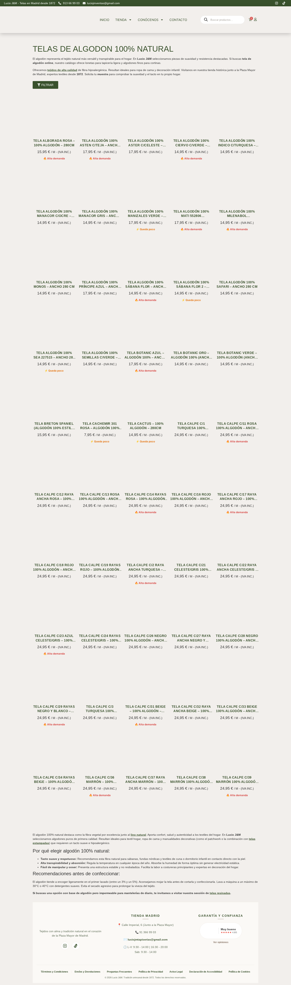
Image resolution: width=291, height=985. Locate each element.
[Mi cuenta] (255, 19)
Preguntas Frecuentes (119, 971)
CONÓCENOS (148, 20)
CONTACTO (178, 20)
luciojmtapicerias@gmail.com (147, 939)
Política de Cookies (239, 971)
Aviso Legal (176, 971)
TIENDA (121, 20)
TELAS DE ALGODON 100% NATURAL (103, 48)
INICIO (104, 20)
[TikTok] (76, 946)
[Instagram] (276, 3)
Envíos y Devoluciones (87, 971)
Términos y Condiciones (54, 971)
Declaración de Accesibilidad (205, 971)
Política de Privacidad (151, 971)
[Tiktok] (284, 3)
